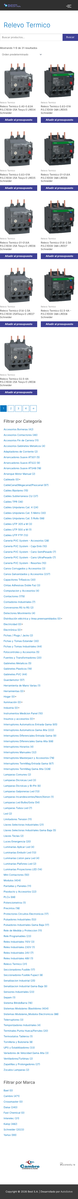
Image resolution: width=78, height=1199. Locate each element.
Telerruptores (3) (13, 1019)
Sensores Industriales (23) (19, 991)
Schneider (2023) (14, 1129)
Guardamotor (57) (14, 679)
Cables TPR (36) (13, 501)
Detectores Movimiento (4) (19, 613)
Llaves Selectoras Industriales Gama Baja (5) (30, 830)
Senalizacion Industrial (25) (19, 980)
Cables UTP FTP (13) (16, 535)
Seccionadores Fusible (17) (19, 969)
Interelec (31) (11, 1118)
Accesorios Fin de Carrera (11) (21, 440)
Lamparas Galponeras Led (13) (22, 791)
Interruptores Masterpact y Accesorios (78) (29, 757)
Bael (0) (8, 1090)
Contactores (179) (14, 596)
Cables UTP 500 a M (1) (18, 529)
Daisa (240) (10, 1107)
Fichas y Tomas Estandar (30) (21, 641)
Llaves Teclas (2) (14, 835)
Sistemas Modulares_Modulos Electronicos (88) (31, 1014)
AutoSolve (67, 1191)
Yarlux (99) (10, 1135)
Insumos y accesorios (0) (18, 718)
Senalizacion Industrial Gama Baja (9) (25, 986)
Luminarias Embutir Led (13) (20, 852)
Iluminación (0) (12, 702)
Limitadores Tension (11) (18, 819)
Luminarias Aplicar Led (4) (19, 846)
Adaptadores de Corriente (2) (21, 451)
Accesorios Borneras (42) (18, 429)
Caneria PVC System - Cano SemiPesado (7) (30, 551)
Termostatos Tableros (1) (18, 1036)
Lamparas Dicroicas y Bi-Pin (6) (22, 785)
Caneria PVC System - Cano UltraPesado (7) (30, 557)
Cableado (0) (11, 479)
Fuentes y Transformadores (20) (23, 657)
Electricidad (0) (12, 624)
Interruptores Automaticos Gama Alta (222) (29, 730)
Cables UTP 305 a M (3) (18, 524)
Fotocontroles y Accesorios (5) (21, 652)
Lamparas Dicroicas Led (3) (20, 780)
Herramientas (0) (14, 691)
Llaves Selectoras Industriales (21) (24, 824)
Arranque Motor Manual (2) (19, 473)
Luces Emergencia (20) (17, 841)
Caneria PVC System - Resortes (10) (25, 563)
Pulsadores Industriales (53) (20, 919)
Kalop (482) (10, 1123)
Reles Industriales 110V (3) (19, 941)
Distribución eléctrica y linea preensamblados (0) (32, 618)
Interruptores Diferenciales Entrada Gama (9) (30, 735)
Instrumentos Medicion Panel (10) (23, 713)
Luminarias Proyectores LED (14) (23, 869)
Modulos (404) (12, 880)
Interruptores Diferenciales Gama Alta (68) (28, 741)
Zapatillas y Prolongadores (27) (22, 1064)
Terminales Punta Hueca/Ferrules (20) (26, 1030)
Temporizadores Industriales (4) (22, 1025)
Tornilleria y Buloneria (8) (18, 1042)
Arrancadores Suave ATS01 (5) (22, 457)
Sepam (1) (9, 997)
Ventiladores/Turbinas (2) (18, 1058)
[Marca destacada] (20, 1165)
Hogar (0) (9, 696)
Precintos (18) (12, 908)
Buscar (70, 37)
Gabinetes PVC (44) (15, 674)
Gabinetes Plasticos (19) (18, 668)
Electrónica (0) (12, 629)
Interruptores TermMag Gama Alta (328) (27, 768)
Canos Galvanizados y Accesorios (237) (27, 574)
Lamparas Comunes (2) (17, 774)
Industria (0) (11, 707)
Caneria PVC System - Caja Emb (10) (25, 546)
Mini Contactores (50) (16, 874)
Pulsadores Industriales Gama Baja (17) (26, 924)
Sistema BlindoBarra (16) (18, 1002)
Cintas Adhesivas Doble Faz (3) (22, 585)
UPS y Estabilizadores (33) (19, 1047)
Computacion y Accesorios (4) (21, 590)
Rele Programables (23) (17, 936)
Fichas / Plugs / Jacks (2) (18, 635)
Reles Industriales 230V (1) (19, 947)
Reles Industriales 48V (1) (18, 958)
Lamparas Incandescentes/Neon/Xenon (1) (29, 796)
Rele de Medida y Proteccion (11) (23, 930)
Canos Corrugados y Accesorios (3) (24, 568)
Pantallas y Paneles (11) (17, 886)
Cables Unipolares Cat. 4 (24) (21, 507)
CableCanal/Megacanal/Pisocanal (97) (26, 485)
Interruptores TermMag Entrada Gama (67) (29, 763)
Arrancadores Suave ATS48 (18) (22, 468)
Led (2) (8, 813)
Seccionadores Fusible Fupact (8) (23, 975)
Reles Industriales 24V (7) (19, 952)
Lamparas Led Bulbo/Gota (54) (22, 802)
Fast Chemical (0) (14, 1112)
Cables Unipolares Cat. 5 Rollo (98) (24, 518)
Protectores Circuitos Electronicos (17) (26, 913)
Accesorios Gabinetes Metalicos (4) (24, 446)
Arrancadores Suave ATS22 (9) (22, 462)
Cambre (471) (12, 1096)
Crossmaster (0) (13, 1101)
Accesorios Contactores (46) (21, 434)
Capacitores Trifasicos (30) (20, 579)
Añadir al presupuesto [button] (18, 119)
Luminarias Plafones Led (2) (20, 863)
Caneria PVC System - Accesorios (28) (26, 540)
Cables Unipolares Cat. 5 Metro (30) (25, 512)
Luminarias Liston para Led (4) (21, 858)
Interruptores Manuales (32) (20, 752)
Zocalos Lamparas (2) (16, 1069)
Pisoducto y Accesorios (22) (20, 891)
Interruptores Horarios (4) (19, 746)
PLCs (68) (9, 897)
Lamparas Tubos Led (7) (18, 808)
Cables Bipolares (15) (16, 490)
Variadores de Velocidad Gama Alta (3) (26, 1053)
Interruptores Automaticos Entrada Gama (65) (30, 724)
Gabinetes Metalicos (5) (17, 663)
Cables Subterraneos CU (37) (21, 496)
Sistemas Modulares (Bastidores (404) (26, 1008)
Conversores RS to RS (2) (19, 607)
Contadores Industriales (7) (19, 601)
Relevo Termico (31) (15, 964)
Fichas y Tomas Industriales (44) (23, 646)
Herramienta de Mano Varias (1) (22, 685)
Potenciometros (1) (15, 902)
